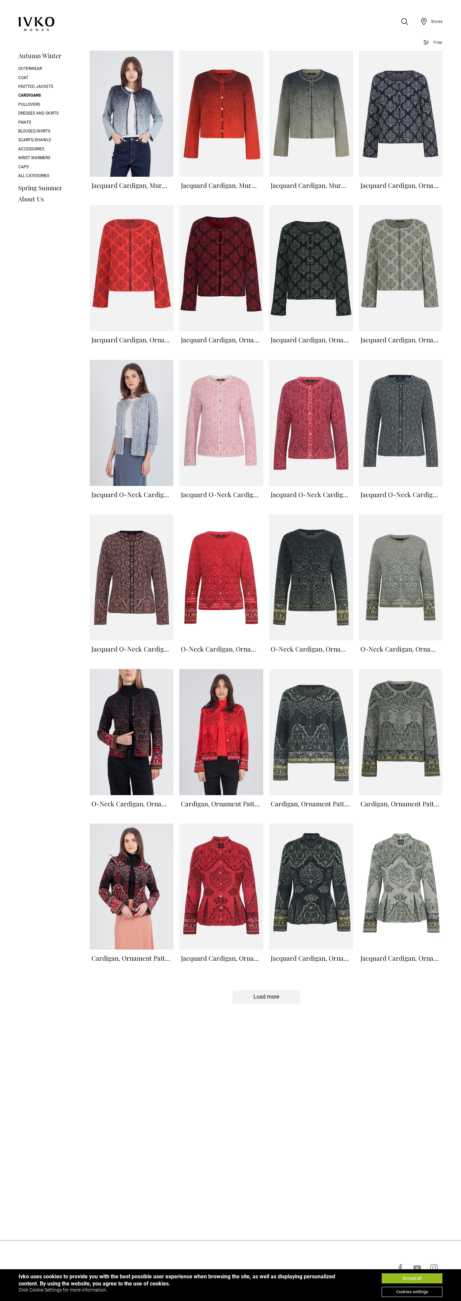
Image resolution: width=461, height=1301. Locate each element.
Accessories (31, 149)
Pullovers (29, 104)
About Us (31, 199)
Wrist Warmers (34, 157)
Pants (24, 122)
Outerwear (30, 68)
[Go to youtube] (417, 1267)
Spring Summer (40, 187)
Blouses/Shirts (34, 131)
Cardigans (29, 95)
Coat (23, 77)
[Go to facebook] (400, 1267)
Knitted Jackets (35, 86)
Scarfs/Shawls (34, 140)
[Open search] (404, 22)
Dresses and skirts (38, 113)
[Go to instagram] (434, 1267)
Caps (23, 167)
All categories (33, 175)
